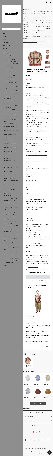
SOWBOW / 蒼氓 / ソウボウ (10, 178)
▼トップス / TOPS (8, 67)
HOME (3, 33)
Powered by (36, 453)
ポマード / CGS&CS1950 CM (11, 258)
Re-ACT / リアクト (8, 171)
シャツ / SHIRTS (9, 70)
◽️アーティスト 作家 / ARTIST (30, 421)
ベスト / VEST (9, 65)
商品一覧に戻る (38, 403)
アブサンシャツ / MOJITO (10, 214)
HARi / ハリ (7, 156)
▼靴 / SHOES (7, 98)
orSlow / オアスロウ (9, 165)
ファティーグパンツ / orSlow (11, 251)
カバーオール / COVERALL (12, 61)
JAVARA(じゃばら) (8, 203)
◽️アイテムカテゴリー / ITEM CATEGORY (33, 412)
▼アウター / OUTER (9, 55)
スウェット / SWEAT (10, 75)
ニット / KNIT (9, 77)
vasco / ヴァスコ (8, 193)
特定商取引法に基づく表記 (40, 448)
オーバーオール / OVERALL (12, 94)
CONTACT (4, 265)
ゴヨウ (5, 205)
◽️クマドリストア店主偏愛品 (30, 425)
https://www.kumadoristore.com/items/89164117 (37, 335)
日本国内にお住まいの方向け (38, 280)
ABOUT (4, 36)
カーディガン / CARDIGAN (12, 63)
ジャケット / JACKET (10, 59)
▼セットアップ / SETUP (10, 96)
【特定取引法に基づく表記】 (30, 42)
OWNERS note (6, 45)
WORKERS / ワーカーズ (9, 195)
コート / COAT (9, 57)
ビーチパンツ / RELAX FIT (10, 245)
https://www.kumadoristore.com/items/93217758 (38, 325)
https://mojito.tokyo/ (33, 267)
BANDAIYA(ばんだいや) (9, 200)
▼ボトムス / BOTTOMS (9, 80)
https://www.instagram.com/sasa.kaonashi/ (36, 155)
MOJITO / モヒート (8, 158)
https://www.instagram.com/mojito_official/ (38, 269)
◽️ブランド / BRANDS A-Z (29, 416)
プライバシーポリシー (28, 448)
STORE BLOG (5, 42)
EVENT (4, 39)
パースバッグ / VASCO (9, 242)
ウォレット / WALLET (11, 109)
